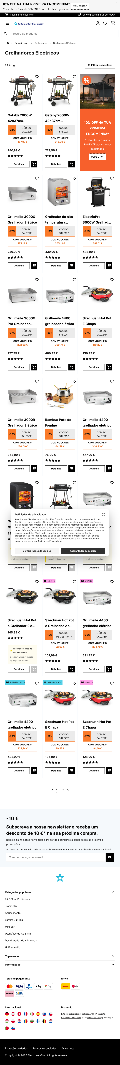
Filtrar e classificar (101, 65)
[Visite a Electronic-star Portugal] (7, 1028)
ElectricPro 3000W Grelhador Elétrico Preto (97, 220)
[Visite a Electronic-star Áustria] (13, 1014)
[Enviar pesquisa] (5, 33)
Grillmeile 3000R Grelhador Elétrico (22, 422)
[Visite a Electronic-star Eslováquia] (44, 1014)
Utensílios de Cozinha (18, 933)
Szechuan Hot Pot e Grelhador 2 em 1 (22, 623)
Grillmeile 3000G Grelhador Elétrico (22, 219)
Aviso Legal (68, 1048)
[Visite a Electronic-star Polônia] (13, 1021)
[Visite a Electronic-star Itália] (32, 1014)
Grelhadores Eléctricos (65, 43)
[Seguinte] (68, 790)
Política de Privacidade (71, 1017)
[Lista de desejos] (105, 23)
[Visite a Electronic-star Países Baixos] (50, 1021)
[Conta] (98, 23)
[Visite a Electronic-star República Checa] (50, 1014)
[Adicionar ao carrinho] (34, 164)
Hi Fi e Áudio (12, 947)
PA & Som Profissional (18, 899)
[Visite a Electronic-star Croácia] (19, 1021)
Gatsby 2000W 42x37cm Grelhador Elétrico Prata (60, 118)
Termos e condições (45, 1048)
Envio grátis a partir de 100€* (99, 14)
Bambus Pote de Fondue (58, 422)
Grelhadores (41, 43)
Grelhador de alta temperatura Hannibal (59, 220)
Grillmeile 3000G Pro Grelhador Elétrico (21, 321)
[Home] (11, 43)
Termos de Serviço (95, 1017)
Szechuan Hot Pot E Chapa (97, 321)
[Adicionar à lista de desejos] (37, 76)
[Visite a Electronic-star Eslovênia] (13, 1028)
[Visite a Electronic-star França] (26, 1014)
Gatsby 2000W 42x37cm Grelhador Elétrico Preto (22, 118)
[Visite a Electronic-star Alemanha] (7, 1014)
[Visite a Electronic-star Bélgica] (44, 1021)
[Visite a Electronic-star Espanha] (38, 1014)
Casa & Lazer (22, 43)
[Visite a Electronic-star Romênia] (26, 1021)
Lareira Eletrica (14, 919)
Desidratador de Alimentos (21, 940)
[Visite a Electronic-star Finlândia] (38, 1021)
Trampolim (11, 906)
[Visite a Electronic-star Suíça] (19, 1014)
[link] (22, 91)
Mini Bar (10, 926)
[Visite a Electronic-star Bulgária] (32, 1021)
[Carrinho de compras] (113, 23)
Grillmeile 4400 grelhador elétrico (59, 321)
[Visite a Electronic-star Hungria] (7, 1021)
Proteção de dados (16, 1048)
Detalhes (19, 164)
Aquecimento (13, 912)
